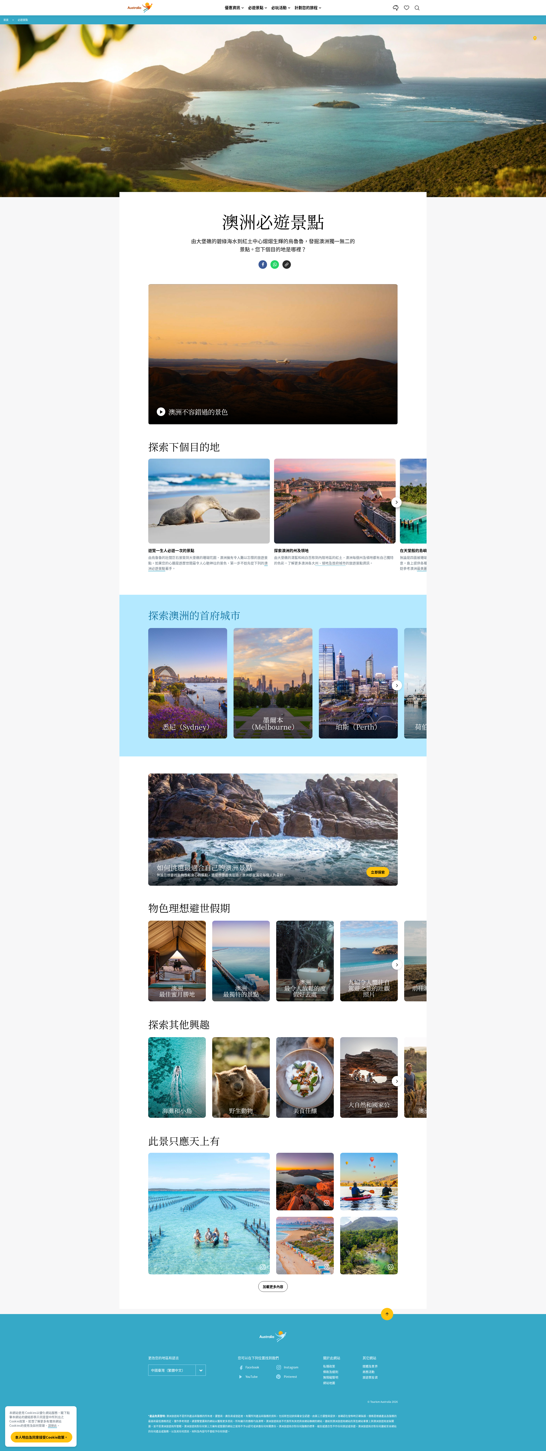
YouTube (251, 1376)
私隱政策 (329, 1366)
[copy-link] (286, 264)
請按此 (52, 1425)
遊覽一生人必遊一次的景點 (171, 550)
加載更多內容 (273, 1286)
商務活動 (369, 1371)
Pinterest (290, 1376)
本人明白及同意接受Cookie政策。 (41, 1437)
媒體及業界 (370, 1366)
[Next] (396, 502)
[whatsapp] (274, 264)
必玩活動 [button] (279, 7)
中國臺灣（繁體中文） (168, 1370)
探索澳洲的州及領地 (291, 550)
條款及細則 (330, 1371)
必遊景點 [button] (255, 7)
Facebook (252, 1367)
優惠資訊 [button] (232, 7)
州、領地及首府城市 (330, 563)
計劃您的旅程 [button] (306, 7)
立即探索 (378, 872)
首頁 (6, 20)
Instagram (291, 1367)
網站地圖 (329, 1382)
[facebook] (262, 264)
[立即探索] (273, 829)
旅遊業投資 (370, 1377)
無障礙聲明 (330, 1377)
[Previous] (150, 502)
